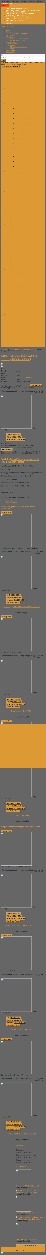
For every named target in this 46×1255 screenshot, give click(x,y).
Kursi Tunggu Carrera (18, 194)
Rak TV (8, 314)
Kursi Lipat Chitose (17, 180)
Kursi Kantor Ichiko (17, 141)
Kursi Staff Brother (22, 115)
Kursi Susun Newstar (18, 190)
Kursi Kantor (10, 37)
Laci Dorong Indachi (17, 216)
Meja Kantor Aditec (17, 273)
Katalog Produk (30, 1245)
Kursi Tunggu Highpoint (19, 201)
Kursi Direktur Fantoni (23, 138)
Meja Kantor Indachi (18, 286)
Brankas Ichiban (16, 73)
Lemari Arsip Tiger (17, 239)
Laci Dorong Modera (18, 218)
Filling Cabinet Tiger (18, 85)
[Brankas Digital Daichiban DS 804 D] (30, 1217)
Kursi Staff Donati (21, 130)
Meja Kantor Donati (17, 279)
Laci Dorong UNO (16, 221)
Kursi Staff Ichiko (21, 145)
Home (8, 30)
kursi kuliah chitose (17, 40)
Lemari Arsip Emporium (19, 231)
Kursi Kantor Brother (18, 111)
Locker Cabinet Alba (18, 254)
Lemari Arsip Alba (17, 226)
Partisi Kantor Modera (18, 311)
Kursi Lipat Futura (17, 181)
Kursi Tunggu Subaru (18, 208)
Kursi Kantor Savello (17, 153)
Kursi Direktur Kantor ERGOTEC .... (28, 1213)
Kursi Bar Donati (16, 91)
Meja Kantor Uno (16, 293)
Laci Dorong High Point (18, 214)
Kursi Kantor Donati (17, 126)
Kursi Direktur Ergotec (23, 133)
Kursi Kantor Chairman (19, 121)
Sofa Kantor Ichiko (17, 334)
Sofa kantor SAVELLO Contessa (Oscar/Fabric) (21, 925)
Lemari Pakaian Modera (19, 249)
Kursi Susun (10, 185)
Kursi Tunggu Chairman (19, 196)
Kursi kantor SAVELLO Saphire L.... (28, 1186)
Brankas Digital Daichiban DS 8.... (28, 1219)
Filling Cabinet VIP (17, 86)
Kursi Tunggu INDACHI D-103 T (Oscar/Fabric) (19, 357)
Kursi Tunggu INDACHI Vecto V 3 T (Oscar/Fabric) (22, 607)
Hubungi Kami (7, 449)
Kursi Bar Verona (16, 101)
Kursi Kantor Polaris (17, 151)
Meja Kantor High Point (18, 284)
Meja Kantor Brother (18, 276)
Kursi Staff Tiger (21, 161)
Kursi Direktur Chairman (24, 123)
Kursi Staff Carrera (22, 120)
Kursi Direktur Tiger (22, 160)
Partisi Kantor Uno (17, 313)
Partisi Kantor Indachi (18, 309)
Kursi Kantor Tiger (17, 158)
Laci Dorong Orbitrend (18, 219)
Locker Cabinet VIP (17, 268)
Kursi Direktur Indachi (23, 148)
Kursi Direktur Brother (23, 113)
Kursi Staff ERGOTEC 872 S (16, 20)
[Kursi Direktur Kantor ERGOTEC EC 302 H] (23, 1211)
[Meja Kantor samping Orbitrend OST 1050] (23, 1238)
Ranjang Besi (11, 323)
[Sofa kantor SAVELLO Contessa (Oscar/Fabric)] (16, 865)
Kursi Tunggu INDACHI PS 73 (21, 711)
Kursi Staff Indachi (22, 150)
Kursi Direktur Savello (23, 155)
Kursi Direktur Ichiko (22, 143)
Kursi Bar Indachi (16, 96)
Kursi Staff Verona (22, 166)
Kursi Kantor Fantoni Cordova (17, 9)
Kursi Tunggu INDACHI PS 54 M (21, 815)
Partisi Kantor (11, 50)
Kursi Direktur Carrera (23, 118)
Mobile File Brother (17, 299)
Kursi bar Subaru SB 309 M (15, 12)
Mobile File (10, 48)
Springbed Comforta (18, 344)
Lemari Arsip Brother (18, 228)
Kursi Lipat (10, 178)
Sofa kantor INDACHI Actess (21, 1029)
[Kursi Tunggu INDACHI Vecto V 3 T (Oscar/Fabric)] (16, 546)
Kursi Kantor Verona (17, 163)
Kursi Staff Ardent (21, 110)
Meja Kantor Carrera (18, 278)
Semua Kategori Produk (10, 66)
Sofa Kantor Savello (17, 337)
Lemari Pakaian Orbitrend (20, 251)
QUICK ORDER (36, 385)
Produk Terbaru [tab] (11, 502)
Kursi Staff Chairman (23, 125)
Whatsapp (16, 440)
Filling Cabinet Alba (17, 76)
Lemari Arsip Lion (16, 234)
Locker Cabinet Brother (19, 256)
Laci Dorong (10, 209)
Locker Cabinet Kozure (19, 263)
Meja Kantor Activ (17, 271)
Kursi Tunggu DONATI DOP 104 (17, 18)
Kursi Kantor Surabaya (18, 38)
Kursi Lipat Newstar (17, 183)
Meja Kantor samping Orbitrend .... (28, 1239)
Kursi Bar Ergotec (17, 93)
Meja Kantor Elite (16, 281)
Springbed (10, 341)
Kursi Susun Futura (17, 188)
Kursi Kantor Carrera (18, 116)
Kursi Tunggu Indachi (18, 204)
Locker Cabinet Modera (19, 266)
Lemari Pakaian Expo (18, 248)
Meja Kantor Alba (16, 274)
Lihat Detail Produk (13, 602)
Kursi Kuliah (10, 171)
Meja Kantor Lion (16, 288)
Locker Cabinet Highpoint (20, 261)
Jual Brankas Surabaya (19, 33)
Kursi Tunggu (11, 191)
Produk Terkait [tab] (11, 501)
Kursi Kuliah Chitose (17, 173)
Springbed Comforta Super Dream (19, 17)
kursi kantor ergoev (13, 168)
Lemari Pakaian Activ (18, 246)
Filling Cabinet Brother (18, 78)
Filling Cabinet (11, 35)
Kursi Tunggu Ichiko (17, 203)
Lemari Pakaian (12, 244)
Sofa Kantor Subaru (17, 339)
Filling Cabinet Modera (19, 83)
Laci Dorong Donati (17, 211)
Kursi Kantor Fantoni (18, 136)
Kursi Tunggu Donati (18, 198)
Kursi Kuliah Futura (17, 175)
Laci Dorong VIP (16, 223)
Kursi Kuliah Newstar (18, 176)
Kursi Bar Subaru (16, 100)
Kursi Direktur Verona (23, 165)
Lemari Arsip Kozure (18, 233)
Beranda (4, 349)
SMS (13, 435)
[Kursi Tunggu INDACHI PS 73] (16, 651)
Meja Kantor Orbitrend (18, 291)
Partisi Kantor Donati (18, 308)
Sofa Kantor (10, 52)
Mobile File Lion (16, 303)
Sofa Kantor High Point (18, 332)
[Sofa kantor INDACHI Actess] (16, 969)
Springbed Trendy (17, 346)
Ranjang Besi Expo (17, 324)
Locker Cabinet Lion (17, 264)
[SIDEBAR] (23, 746)
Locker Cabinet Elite (18, 258)
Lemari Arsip (10, 42)
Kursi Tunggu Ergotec (18, 199)
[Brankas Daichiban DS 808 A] (28, 1190)
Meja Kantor (10, 45)
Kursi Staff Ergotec (22, 135)
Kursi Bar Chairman (17, 90)
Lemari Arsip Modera (18, 236)
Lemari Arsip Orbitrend (19, 238)
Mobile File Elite (16, 301)
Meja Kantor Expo (17, 283)
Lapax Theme (6, 1251)
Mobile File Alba (16, 298)
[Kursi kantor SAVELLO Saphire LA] (23, 1184)
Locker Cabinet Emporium (20, 259)
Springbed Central (17, 342)
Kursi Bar (9, 88)
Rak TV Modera (16, 319)
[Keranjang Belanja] (1, 23)
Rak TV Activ (15, 316)
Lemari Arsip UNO (17, 241)
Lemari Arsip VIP (16, 243)
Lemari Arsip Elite (17, 229)
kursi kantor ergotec (13, 170)
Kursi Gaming (11, 103)
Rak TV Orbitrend (16, 321)
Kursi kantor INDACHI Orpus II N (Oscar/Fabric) (23, 10)
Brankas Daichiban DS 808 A (26, 1192)
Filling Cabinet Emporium (19, 80)
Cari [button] (3, 60)
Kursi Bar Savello (16, 98)
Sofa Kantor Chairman (18, 329)
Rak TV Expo (15, 318)
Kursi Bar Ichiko (16, 95)
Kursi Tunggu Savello (18, 206)
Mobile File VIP (15, 304)
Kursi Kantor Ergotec (18, 131)
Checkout (8, 23)
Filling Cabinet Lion (17, 81)
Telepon (14, 437)
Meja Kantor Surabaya (18, 47)
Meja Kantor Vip (16, 294)
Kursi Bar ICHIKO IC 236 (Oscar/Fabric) (20, 13)
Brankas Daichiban (17, 71)
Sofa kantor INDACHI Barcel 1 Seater (22, 1134)
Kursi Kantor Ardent (17, 106)
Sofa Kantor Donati (17, 331)
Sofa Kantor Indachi (17, 336)
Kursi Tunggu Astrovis (18, 193)
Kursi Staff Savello (22, 156)
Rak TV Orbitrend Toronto (15, 15)
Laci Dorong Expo (16, 213)
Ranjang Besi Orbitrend (19, 326)
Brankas (9, 32)
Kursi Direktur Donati (23, 128)
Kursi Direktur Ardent (23, 108)
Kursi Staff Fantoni (22, 140)
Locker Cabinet (11, 43)
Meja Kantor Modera (18, 289)
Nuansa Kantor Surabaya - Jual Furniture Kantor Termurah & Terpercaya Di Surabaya (19, 1248)
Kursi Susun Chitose (17, 186)
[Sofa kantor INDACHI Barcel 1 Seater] (16, 1073)
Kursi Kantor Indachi (18, 146)
